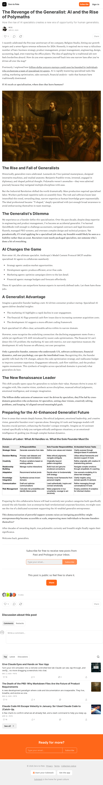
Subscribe (84, 4)
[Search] (98, 656)
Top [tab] (5, 657)
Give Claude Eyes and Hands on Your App (25, 664)
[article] (51, 671)
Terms (57, 766)
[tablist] (13, 623)
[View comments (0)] (14, 36)
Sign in (95, 4)
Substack (38, 779)
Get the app (64, 772)
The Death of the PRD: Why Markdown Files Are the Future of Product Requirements (41, 685)
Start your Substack (44, 772)
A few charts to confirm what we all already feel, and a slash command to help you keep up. (44, 713)
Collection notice (68, 766)
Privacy (49, 766)
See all (7, 726)
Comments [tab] (8, 623)
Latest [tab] (12, 657)
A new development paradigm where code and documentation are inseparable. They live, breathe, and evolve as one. (43, 691)
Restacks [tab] (20, 623)
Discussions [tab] (23, 657)
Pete (10, 27)
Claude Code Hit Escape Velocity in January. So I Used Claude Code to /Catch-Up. (41, 708)
